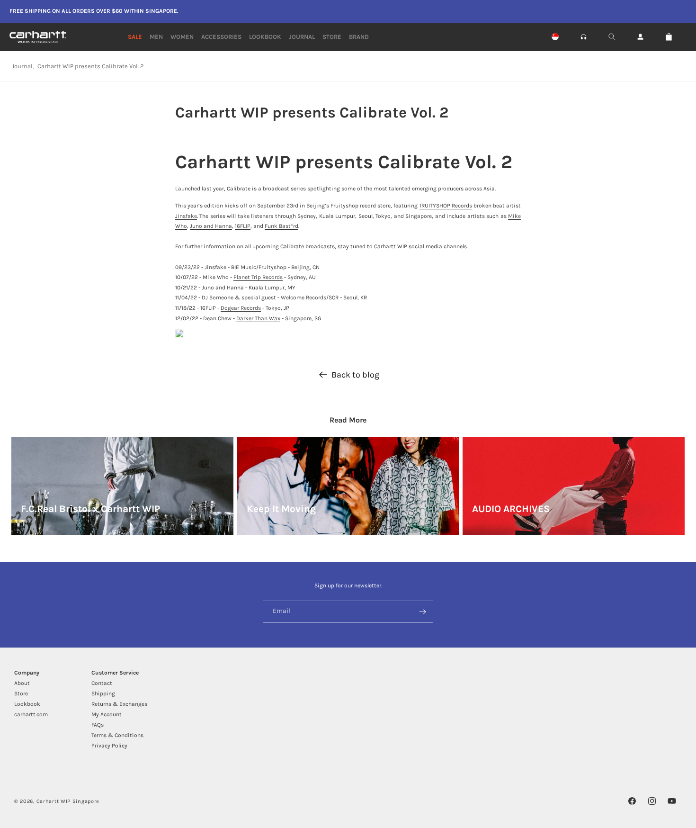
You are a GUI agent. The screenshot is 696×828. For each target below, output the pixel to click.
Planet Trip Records (258, 277)
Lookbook (27, 704)
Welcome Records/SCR (310, 297)
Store (21, 693)
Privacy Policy (109, 745)
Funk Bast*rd (281, 226)
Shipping (103, 693)
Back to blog (355, 374)
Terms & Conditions (117, 735)
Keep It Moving (281, 508)
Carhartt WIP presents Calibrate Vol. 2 (90, 66)
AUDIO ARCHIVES (511, 508)
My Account (106, 714)
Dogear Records (241, 308)
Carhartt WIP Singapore (67, 801)
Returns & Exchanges (119, 704)
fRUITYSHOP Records (445, 205)
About (22, 683)
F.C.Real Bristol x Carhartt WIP (90, 508)
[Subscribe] (422, 612)
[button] (583, 36)
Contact (101, 683)
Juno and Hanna (211, 226)
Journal (22, 66)
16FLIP (242, 226)
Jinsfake (186, 216)
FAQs (97, 725)
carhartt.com (31, 714)
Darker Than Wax (258, 318)
